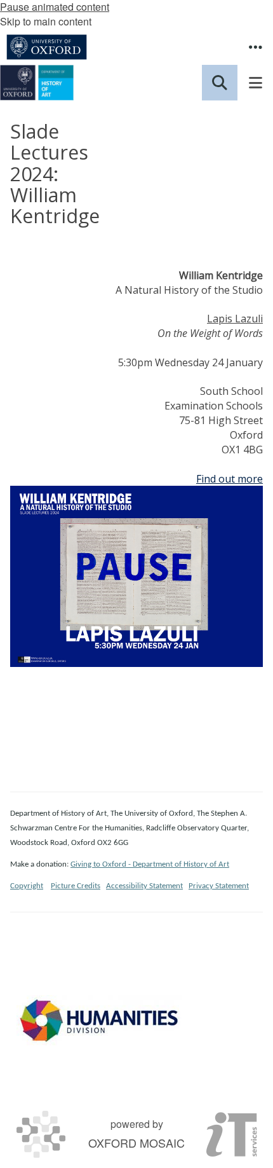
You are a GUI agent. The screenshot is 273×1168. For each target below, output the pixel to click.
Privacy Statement (219, 886)
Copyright (26, 886)
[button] (255, 47)
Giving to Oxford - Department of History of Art (149, 864)
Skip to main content (45, 21)
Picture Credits (75, 886)
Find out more (229, 479)
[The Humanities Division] (99, 1020)
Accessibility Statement (144, 886)
